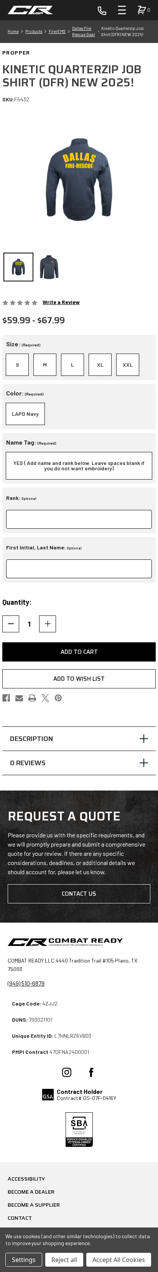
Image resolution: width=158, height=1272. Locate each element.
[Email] (19, 698)
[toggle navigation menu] (122, 10)
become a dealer (31, 1192)
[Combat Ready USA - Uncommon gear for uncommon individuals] (30, 10)
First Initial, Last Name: (44, 547)
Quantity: (16, 602)
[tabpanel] (79, 738)
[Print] (32, 698)
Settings (24, 1259)
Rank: (21, 498)
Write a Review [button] (61, 302)
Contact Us (79, 893)
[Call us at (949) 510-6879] (102, 9)
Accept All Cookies (118, 1259)
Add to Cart (79, 652)
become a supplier (34, 1205)
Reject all (64, 1259)
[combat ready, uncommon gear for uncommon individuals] (65, 943)
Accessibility (26, 1178)
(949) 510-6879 (26, 983)
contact (20, 1218)
